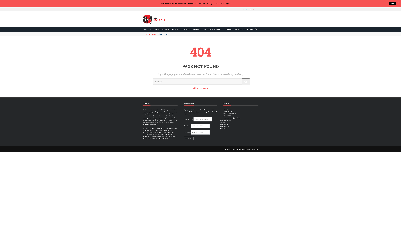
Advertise (175, 29)
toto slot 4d (223, 128)
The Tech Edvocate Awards (190, 29)
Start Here (147, 29)
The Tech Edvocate (215, 29)
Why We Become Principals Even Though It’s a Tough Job (177, 34)
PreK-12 (156, 29)
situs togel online (225, 120)
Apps (204, 29)
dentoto (222, 122)
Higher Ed (165, 29)
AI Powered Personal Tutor (244, 29)
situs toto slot (224, 126)
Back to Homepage (202, 88)
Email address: (189, 119)
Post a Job (228, 29)
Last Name (187, 132)
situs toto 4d (224, 124)
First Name (187, 126)
